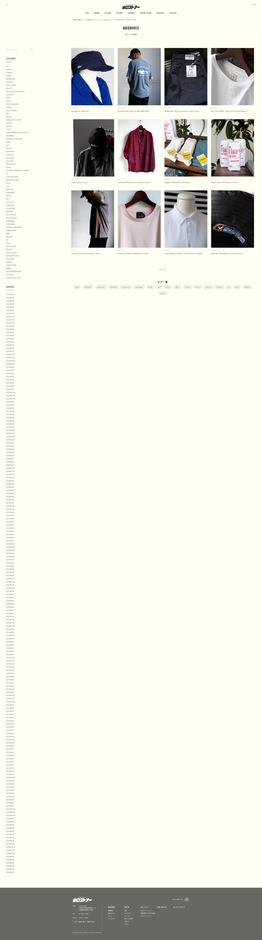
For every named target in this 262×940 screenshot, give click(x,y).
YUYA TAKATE (11, 246)
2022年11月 (10, 320)
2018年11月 (10, 471)
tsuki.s (8, 98)
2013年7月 (10, 673)
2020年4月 (10, 418)
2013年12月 (10, 658)
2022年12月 (10, 317)
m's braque (10, 158)
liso (7, 199)
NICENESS (10, 136)
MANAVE (9, 237)
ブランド (110, 916)
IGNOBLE (9, 211)
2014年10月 (10, 626)
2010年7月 (10, 787)
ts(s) (7, 145)
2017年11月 (10, 509)
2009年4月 (10, 834)
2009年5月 (10, 831)
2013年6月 (10, 677)
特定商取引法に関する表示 (148, 913)
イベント (126, 924)
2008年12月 (10, 847)
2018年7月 (10, 484)
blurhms (9, 148)
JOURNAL (131, 13)
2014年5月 (10, 642)
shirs (188, 287)
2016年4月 (10, 569)
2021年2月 (10, 386)
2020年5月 (10, 414)
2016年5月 (10, 566)
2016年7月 (10, 560)
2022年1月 (10, 351)
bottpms (139, 287)
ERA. (168, 287)
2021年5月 (10, 377)
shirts (209, 287)
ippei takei (10, 189)
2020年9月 (10, 402)
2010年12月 (10, 771)
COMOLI (9, 73)
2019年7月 (10, 446)
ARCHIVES (160, 13)
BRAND (96, 13)
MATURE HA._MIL (12, 180)
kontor (8, 183)
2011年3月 (10, 762)
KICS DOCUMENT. (13, 104)
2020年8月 (10, 405)
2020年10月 (10, 399)
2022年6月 (10, 336)
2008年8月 (10, 860)
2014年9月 (10, 629)
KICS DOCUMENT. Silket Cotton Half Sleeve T (229, 111)
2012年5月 (10, 718)
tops (163, 293)
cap (151, 287)
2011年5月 (10, 755)
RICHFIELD (10, 151)
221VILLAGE (10, 208)
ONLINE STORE (145, 13)
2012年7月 (10, 711)
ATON (8, 167)
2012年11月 (10, 699)
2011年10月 (10, 740)
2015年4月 (10, 607)
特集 (125, 910)
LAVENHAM (10, 193)
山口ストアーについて (146, 910)
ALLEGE (9, 123)
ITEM (87, 13)
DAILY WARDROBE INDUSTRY (17, 133)
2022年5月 (10, 339)
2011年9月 (10, 743)
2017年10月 (10, 512)
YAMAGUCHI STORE (13, 120)
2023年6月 (10, 298)
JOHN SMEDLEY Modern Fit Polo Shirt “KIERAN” (183, 254)
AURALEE (9, 82)
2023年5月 (10, 301)
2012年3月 (10, 724)
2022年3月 (10, 345)
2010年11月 (10, 774)
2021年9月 (10, 364)
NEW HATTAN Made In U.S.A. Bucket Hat (227, 254)
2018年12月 (10, 468)
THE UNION (10, 224)
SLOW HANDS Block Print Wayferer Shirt (134, 182)
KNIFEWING (10, 221)
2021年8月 (10, 367)
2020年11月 (10, 396)
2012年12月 (10, 695)
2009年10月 (10, 816)
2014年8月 (10, 632)
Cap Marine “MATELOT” (80, 111)
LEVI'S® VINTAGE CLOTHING (17, 170)
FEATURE (119, 13)
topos (248, 287)
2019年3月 (10, 459)
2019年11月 (10, 433)
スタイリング (127, 913)
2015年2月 (10, 613)
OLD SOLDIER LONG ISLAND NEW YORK (133, 111)
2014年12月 (10, 620)
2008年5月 (10, 869)
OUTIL (8, 129)
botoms (88, 287)
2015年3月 (10, 610)
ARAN (8, 142)
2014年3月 (10, 648)
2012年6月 (10, 714)
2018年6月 (10, 487)
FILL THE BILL (11, 215)
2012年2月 (10, 727)
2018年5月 (10, 490)
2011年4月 (10, 759)
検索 (32, 49)
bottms (114, 287)
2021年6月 (10, 373)
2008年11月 (10, 850)
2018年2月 (10, 500)
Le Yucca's (10, 202)
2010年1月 (10, 806)
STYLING (107, 13)
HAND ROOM (11, 265)
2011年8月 (10, 746)
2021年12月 (10, 354)
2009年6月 (10, 828)
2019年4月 (10, 456)
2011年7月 (10, 749)
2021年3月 (10, 383)
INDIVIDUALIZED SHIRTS (15, 92)
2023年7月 (10, 295)
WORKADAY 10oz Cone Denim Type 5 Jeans (182, 111)
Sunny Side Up (11, 218)
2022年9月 (10, 326)
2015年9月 (10, 591)
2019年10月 (10, 437)
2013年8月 (10, 670)
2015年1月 (10, 617)
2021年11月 (10, 358)
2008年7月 (10, 863)
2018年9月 (10, 478)
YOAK (8, 243)
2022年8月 (10, 329)
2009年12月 (10, 809)
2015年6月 (10, 601)
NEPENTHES (10, 79)
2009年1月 (10, 844)
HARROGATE (11, 230)
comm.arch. (10, 155)
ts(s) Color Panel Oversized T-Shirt (85, 254)
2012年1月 (10, 730)
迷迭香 (8, 268)
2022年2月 (10, 348)
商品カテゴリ (111, 913)
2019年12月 (10, 430)
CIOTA (8, 101)
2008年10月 (10, 853)
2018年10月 (10, 475)
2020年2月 (10, 424)
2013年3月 (10, 686)
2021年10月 (10, 361)
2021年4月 (10, 380)
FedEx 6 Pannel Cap (79, 182)
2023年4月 (10, 304)
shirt (198, 287)
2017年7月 (10, 522)
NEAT (8, 234)
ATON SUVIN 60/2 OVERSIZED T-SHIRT (133, 254)
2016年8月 (10, 557)
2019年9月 (10, 440)
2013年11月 (10, 661)
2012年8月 (10, 708)
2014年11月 (10, 623)
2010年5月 (10, 793)
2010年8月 (10, 784)
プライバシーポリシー (146, 916)
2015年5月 (10, 604)
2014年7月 (10, 635)
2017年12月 (10, 506)
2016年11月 (10, 547)
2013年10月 (10, 664)
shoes (220, 287)
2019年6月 (10, 449)
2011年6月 (10, 752)
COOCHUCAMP (12, 177)
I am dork (9, 275)
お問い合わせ (162, 907)
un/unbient (10, 161)
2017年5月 (10, 528)
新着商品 (110, 910)
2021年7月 (10, 370)
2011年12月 (10, 733)
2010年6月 (10, 790)
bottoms (126, 287)
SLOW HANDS (11, 110)
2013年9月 (10, 667)
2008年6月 (10, 866)
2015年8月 (10, 594)
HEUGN (9, 126)
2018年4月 (10, 493)
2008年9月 (10, 857)
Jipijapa (8, 117)
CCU (8, 186)
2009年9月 (10, 819)
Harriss (8, 196)
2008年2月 (10, 872)
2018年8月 (10, 481)
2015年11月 (10, 585)
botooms (101, 287)
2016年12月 (10, 544)
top (237, 287)
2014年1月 (10, 654)
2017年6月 (10, 525)
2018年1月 (10, 503)
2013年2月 (10, 689)
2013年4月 (10, 683)
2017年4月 (10, 531)
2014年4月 (10, 645)
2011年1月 (10, 768)
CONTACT (173, 13)
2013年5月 (10, 680)
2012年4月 (10, 721)
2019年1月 (10, 465)
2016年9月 (10, 553)
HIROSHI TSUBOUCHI (14, 139)
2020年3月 (10, 421)
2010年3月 (10, 800)
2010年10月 (10, 778)
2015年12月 (10, 582)
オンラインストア (179, 907)
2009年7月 (10, 825)
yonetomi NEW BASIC (14, 227)
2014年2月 (10, 651)
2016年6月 (10, 563)
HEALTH (9, 88)
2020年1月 (10, 427)
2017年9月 (10, 516)
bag (77, 287)
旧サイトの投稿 (128, 918)
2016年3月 (10, 572)
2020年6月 (10, 411)
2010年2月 (10, 803)
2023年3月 (10, 307)
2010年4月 (10, 797)
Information (10, 259)
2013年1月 (10, 692)
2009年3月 (10, 838)
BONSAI (9, 249)
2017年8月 (10, 519)
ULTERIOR (10, 95)
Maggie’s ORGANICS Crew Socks (177, 182)
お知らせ (9, 69)
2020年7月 (10, 408)
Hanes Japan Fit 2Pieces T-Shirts (224, 182)
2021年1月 (10, 389)
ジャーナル (127, 916)
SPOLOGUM (10, 164)
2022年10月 (10, 323)
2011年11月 (10, 737)
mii (7, 174)
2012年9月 (10, 705)
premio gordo (11, 253)
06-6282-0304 (83, 914)
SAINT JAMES (11, 85)
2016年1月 (10, 579)
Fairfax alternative (12, 256)
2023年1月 (10, 313)
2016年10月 (10, 550)
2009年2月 (10, 841)
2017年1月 (10, 541)
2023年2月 (10, 310)
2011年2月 (10, 765)
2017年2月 (10, 538)
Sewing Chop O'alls (13, 278)
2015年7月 (10, 598)
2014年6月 (10, 639)
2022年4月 (10, 342)
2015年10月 (10, 588)
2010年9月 (10, 781)
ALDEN (8, 107)
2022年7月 (10, 332)
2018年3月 (10, 497)
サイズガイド (111, 918)
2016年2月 (10, 576)
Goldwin (9, 262)
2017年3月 (10, 535)
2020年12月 (10, 392)
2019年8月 (10, 443)
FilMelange (10, 205)
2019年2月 (10, 462)
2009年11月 (10, 812)
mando (8, 76)
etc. (177, 287)
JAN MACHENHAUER (13, 271)
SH (7, 240)
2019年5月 (10, 452)
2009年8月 (10, 822)
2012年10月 (10, 702)
